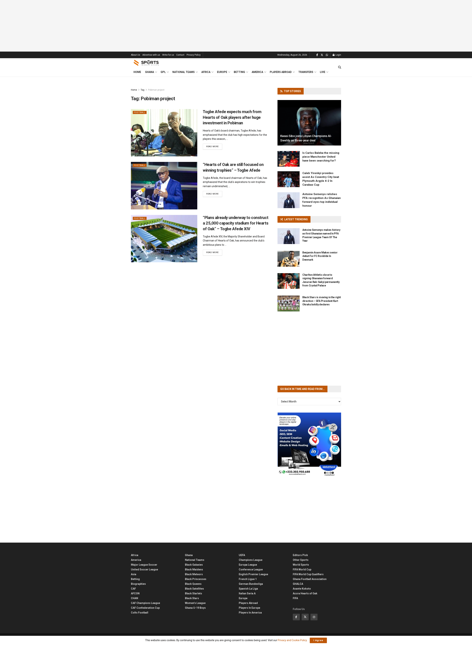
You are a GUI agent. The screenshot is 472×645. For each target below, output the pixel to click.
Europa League (248, 564)
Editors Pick (300, 555)
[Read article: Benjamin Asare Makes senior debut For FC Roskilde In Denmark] (288, 259)
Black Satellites (194, 588)
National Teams (183, 72)
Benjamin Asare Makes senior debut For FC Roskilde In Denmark (319, 256)
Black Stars (192, 598)
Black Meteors (194, 574)
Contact (180, 55)
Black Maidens (194, 569)
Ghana (149, 72)
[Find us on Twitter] (322, 55)
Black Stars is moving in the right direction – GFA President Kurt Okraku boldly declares (321, 301)
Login (338, 55)
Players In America (250, 612)
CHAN (134, 598)
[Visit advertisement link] (309, 444)
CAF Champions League (145, 603)
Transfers (305, 72)
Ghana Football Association (310, 579)
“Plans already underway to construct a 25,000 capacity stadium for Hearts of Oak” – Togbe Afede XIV (235, 223)
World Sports (301, 564)
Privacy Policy (194, 55)
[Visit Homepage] (146, 62)
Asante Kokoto (302, 588)
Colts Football (139, 612)
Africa (205, 72)
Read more (214, 146)
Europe (222, 72)
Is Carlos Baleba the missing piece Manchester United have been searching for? (320, 156)
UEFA (242, 555)
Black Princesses (195, 579)
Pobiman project (156, 90)
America (257, 72)
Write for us (168, 55)
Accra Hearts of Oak (305, 593)
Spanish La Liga (248, 588)
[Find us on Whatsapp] (327, 55)
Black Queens (193, 583)
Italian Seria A (247, 593)
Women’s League (195, 603)
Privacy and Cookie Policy (292, 640)
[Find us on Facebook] (317, 55)
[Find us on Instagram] (313, 617)
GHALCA (298, 583)
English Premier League (253, 574)
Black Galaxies (194, 564)
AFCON (135, 593)
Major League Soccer (144, 564)
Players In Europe (249, 607)
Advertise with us (151, 55)
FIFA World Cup (302, 569)
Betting (239, 72)
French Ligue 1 (248, 579)
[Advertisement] (236, 26)
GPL (163, 72)
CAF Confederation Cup (145, 607)
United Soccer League (144, 569)
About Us (135, 55)
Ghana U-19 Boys (195, 607)
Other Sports (300, 559)
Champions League (250, 559)
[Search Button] (339, 67)
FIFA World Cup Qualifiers (308, 574)
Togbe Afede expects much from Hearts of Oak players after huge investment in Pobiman (232, 117)
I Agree (318, 640)
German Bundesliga (251, 583)
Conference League (251, 569)
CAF (133, 588)
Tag (142, 90)
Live (322, 72)
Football (139, 112)
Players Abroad (281, 72)
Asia (133, 574)
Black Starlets (193, 593)
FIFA (295, 598)
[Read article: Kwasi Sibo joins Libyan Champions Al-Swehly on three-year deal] (309, 123)
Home (137, 72)
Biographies (138, 583)
